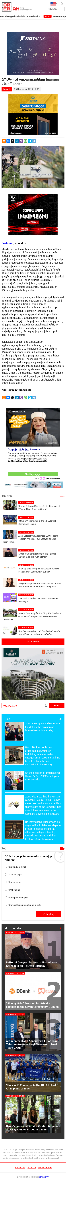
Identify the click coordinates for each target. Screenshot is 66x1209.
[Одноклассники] (4, 141)
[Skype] (30, 141)
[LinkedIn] (17, 141)
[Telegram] (34, 141)
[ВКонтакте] (8, 141)
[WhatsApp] (25, 141)
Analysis (6, 89)
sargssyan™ (44, 1177)
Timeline (7, 495)
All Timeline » (33, 641)
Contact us (20, 1167)
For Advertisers (45, 1167)
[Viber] (21, 141)
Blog (7, 718)
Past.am (7, 243)
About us (32, 1167)
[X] (12, 141)
